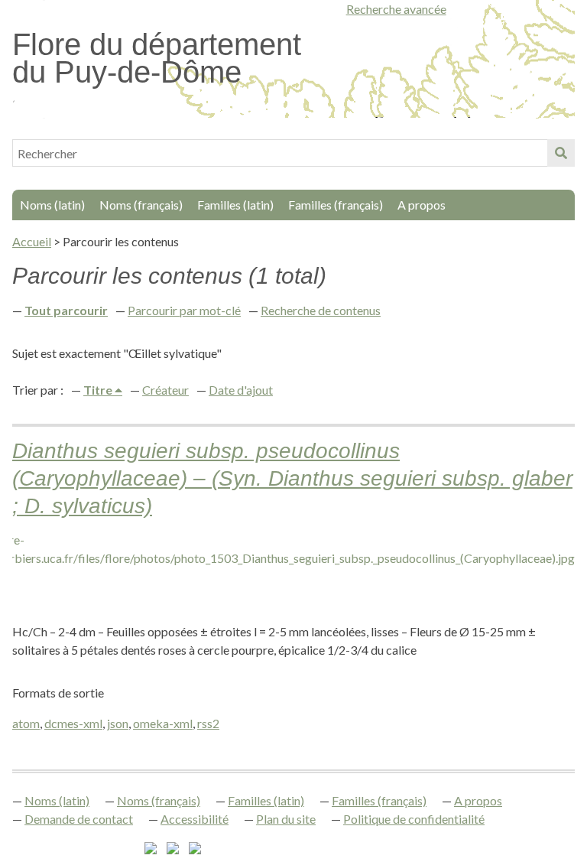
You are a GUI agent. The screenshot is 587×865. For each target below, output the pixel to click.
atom (26, 723)
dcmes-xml (73, 723)
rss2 (208, 723)
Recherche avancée (396, 9)
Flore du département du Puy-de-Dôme (156, 58)
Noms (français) (141, 204)
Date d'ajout (241, 389)
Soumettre (561, 153)
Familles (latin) (235, 204)
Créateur (165, 389)
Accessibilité (195, 818)
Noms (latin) (52, 204)
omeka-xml (163, 723)
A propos (421, 204)
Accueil (31, 241)
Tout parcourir (66, 310)
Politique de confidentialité (414, 818)
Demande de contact (78, 818)
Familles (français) (335, 204)
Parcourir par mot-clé (184, 310)
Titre (99, 389)
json (117, 723)
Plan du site (286, 818)
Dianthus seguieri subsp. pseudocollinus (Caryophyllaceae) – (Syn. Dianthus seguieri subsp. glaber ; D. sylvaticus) (292, 478)
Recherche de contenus (321, 310)
